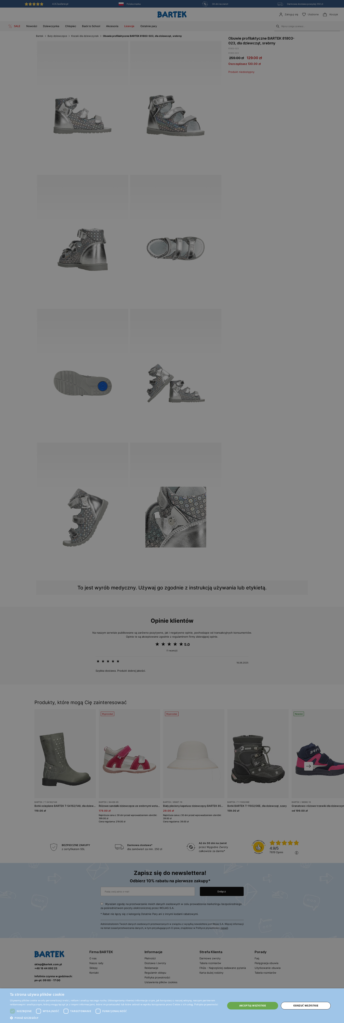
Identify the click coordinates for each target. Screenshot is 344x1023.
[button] (114, 1018)
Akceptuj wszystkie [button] (252, 1005)
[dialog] (172, 511)
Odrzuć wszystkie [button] (305, 1005)
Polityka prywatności (206, 1004)
